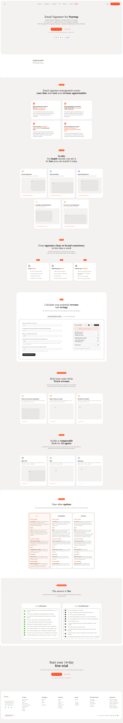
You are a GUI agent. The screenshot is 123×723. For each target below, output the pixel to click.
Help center (60, 702)
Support (59, 699)
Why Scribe (24, 700)
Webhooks (44, 704)
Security (23, 707)
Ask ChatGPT (92, 700)
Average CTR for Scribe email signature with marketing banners (35, 339)
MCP (43, 700)
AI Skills (43, 702)
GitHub (59, 703)
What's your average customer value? (29, 333)
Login (107, 3)
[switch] (89, 325)
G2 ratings (60, 707)
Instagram (77, 703)
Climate (23, 710)
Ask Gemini (92, 702)
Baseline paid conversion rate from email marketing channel (34, 346)
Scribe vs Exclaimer (113, 699)
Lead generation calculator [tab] (55, 316)
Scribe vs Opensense (113, 702)
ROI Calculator (61, 704)
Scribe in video (25, 699)
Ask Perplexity (93, 703)
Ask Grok (92, 704)
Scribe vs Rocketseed (113, 707)
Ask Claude (92, 699)
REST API (43, 699)
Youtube (76, 702)
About (23, 702)
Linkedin (76, 699)
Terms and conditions (26, 704)
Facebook (77, 704)
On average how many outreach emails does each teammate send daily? (36, 328)
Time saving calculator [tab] (70, 316)
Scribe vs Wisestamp (113, 703)
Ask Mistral (92, 706)
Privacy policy (25, 703)
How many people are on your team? (29, 323)
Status (23, 709)
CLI (42, 703)
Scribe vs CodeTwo (113, 700)
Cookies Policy (25, 706)
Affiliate (59, 706)
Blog (59, 700)
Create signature (115, 3)
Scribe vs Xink (112, 704)
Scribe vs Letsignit (113, 706)
